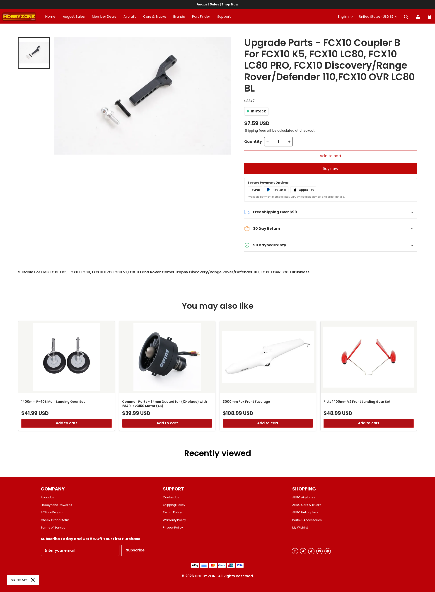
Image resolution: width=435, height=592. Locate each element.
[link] (224, 16)
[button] (406, 17)
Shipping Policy (174, 505)
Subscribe (135, 550)
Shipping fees (255, 130)
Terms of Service (53, 528)
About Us (47, 497)
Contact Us (171, 497)
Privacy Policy (173, 528)
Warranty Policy (174, 520)
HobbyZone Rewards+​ (57, 505)
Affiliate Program (53, 512)
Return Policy (172, 512)
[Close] (33, 580)
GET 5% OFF (19, 579)
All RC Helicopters (305, 512)
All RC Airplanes (303, 497)
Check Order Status (55, 520)
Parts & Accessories (307, 520)
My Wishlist (300, 528)
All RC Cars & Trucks (306, 505)
